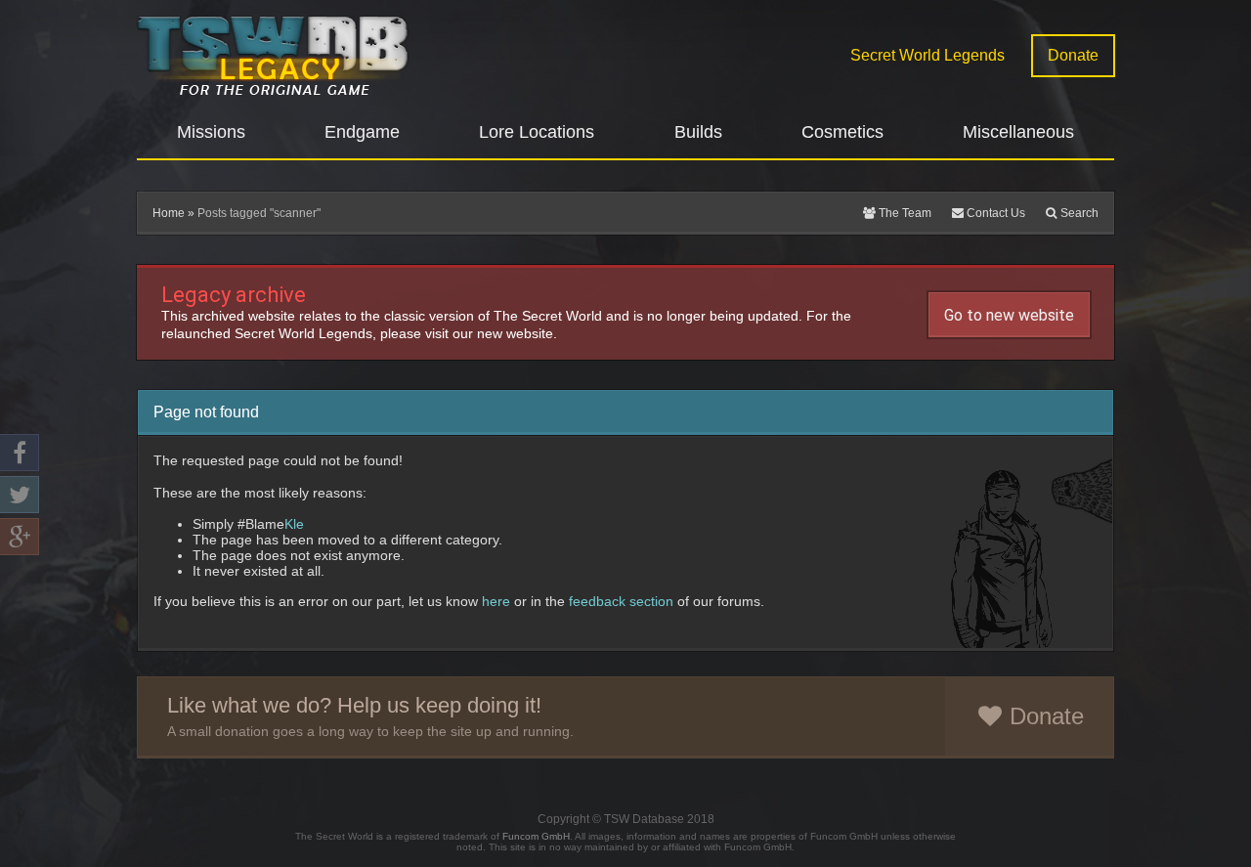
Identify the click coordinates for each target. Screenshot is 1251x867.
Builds (698, 132)
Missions (211, 132)
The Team (903, 213)
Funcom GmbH (536, 836)
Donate (1073, 55)
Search (1078, 213)
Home (168, 213)
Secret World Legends (927, 55)
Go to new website (1009, 315)
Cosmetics (842, 132)
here (496, 601)
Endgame (362, 132)
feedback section (621, 601)
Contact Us (994, 213)
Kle (294, 524)
